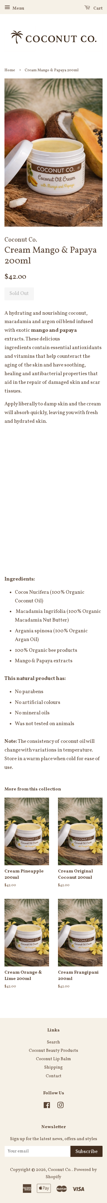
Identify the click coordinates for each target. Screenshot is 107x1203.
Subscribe (86, 1151)
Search (53, 1042)
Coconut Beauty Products (53, 1051)
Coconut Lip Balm (53, 1059)
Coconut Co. (60, 1170)
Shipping (53, 1067)
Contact (54, 1076)
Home (9, 70)
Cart (97, 8)
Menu (18, 8)
